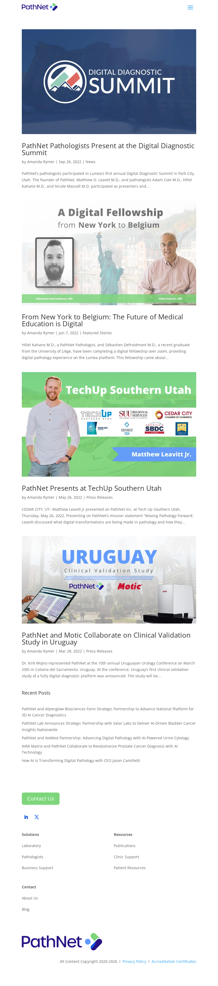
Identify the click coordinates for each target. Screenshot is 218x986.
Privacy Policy (134, 961)
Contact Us (40, 798)
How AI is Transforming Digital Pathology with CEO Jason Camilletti (81, 760)
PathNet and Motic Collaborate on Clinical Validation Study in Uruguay (106, 638)
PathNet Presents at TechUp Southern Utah (92, 488)
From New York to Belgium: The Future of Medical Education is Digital (102, 320)
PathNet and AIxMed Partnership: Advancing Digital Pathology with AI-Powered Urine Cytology (106, 737)
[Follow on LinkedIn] (26, 817)
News (90, 161)
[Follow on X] (36, 817)
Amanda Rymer (40, 161)
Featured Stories (97, 332)
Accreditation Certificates (174, 961)
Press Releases (99, 497)
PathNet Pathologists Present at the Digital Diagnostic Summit (108, 149)
